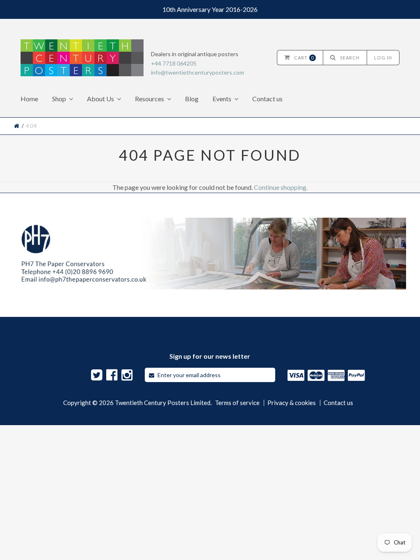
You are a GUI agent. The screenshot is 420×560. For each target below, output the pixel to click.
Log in (383, 57)
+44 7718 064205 (173, 63)
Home (29, 98)
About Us (100, 98)
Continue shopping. (281, 187)
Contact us (267, 98)
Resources (149, 98)
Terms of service (237, 403)
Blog (192, 98)
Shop (59, 98)
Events (221, 98)
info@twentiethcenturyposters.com (197, 72)
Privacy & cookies (291, 403)
